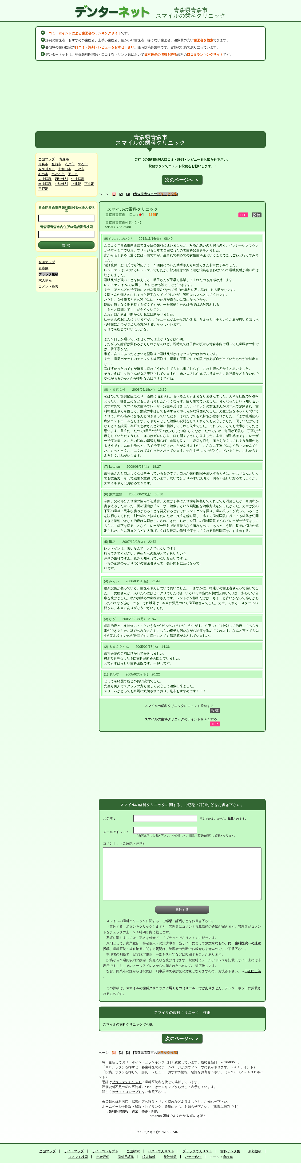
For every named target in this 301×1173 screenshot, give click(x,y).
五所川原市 (46, 169)
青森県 (64, 159)
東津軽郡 (44, 179)
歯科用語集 (126, 1156)
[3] (128, 194)
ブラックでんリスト (127, 1082)
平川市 (73, 174)
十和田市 (64, 169)
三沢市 (79, 169)
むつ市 (43, 174)
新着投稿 (254, 1151)
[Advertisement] (150, 96)
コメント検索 (48, 286)
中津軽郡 (77, 179)
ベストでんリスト (161, 1151)
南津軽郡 (44, 184)
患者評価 (102, 1156)
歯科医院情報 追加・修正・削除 (133, 1111)
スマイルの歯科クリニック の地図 (128, 1024)
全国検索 (133, 1151)
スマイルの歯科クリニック (132, 209)
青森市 (43, 164)
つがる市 (58, 174)
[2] (121, 194)
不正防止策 (253, 971)
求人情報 (45, 280)
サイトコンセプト (128, 1092)
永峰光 (228, 1156)
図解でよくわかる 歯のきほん (184, 1115)
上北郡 (76, 184)
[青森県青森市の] (155, 194)
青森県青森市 (115, 214)
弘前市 (56, 164)
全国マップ (46, 159)
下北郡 (89, 184)
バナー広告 (193, 1156)
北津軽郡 (61, 184)
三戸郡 (43, 189)
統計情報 (170, 1156)
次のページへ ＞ (182, 179)
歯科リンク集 (230, 1151)
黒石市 (83, 164)
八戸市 (70, 164)
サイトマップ (74, 1151)
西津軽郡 (61, 179)
